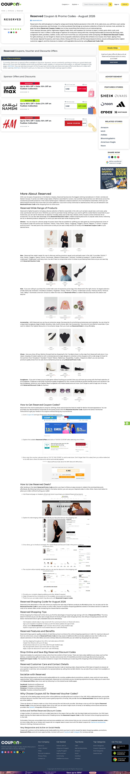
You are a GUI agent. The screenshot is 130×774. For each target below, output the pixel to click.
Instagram (76, 732)
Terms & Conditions (44, 753)
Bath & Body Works (81, 748)
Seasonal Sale (97, 753)
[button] (34, 83)
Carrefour (78, 756)
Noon (103, 146)
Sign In (116, 4)
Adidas (104, 135)
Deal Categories (98, 751)
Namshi (31, 707)
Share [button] (85, 84)
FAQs (39, 751)
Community (60, 756)
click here (10, 66)
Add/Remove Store (62, 758)
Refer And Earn (61, 753)
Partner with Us (61, 745)
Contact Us (41, 758)
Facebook (67, 732)
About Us (41, 745)
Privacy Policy (42, 756)
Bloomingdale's (108, 138)
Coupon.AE (30, 415)
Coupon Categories (99, 748)
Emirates (77, 758)
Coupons (65, 4)
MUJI (103, 131)
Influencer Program (63, 748)
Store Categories (98, 745)
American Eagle (108, 142)
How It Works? (42, 748)
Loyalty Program (62, 751)
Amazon (104, 127)
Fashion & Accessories (98, 722)
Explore (74, 4)
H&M (76, 745)
